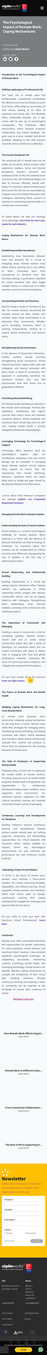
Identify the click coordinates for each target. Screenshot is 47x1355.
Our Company (7, 1313)
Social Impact (7, 1324)
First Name (9, 1199)
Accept (23, 1349)
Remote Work (31, 1233)
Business (10, 1233)
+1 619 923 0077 (8, 1303)
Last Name (9, 1209)
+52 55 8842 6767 (32, 1303)
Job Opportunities (31, 1313)
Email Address (10, 1219)
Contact (27, 1319)
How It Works (7, 1319)
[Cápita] (17, 1271)
